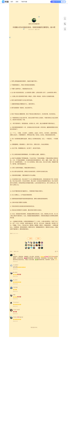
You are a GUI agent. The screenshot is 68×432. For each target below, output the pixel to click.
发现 (17, 1)
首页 (12, 1)
